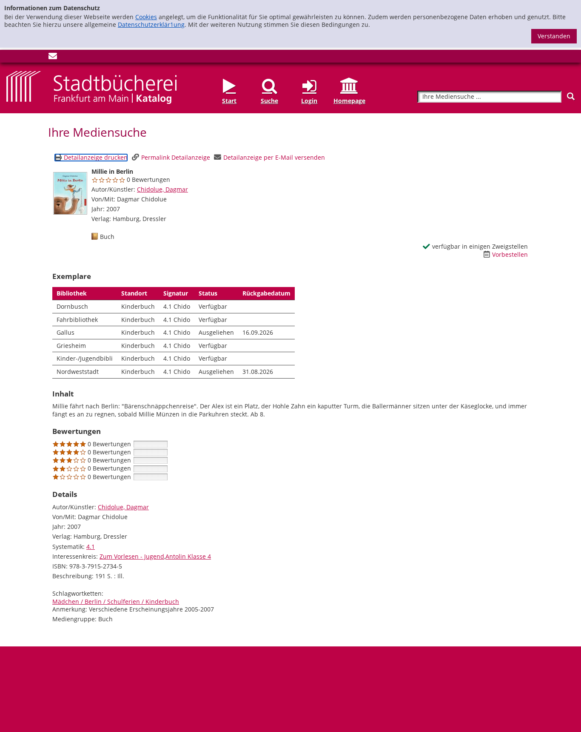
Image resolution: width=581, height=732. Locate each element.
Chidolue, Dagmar (162, 189)
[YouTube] (38, 57)
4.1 (90, 547)
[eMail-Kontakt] (52, 57)
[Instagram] (24, 57)
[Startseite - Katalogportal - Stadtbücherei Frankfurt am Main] (91, 87)
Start (229, 101)
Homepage (349, 101)
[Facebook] (10, 57)
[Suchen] (571, 96)
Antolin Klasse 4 (188, 556)
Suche (269, 101)
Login (309, 101)
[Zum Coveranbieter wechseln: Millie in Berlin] (70, 193)
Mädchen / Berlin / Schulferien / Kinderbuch (115, 601)
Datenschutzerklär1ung (151, 24)
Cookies (146, 17)
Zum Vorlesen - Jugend (132, 556)
